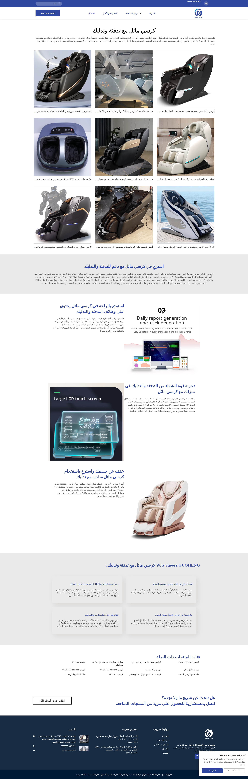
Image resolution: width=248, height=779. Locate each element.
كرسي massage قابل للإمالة (111, 670)
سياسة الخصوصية (83, 774)
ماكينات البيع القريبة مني (74, 674)
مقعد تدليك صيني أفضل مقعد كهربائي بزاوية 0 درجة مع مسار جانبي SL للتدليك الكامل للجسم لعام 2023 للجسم (103, 179)
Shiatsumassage (78, 662)
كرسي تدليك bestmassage (188, 662)
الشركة (152, 13)
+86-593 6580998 (68, 746)
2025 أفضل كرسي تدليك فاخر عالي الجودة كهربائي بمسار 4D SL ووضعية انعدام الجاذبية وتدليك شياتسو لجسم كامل (162, 247)
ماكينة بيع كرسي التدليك (189, 674)
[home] (198, 13)
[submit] (59, 4)
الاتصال (91, 13)
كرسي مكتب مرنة (153, 670)
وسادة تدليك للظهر (191, 670)
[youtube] (197, 756)
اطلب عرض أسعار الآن (52, 700)
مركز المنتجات (162, 740)
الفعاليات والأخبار (110, 13)
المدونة (165, 753)
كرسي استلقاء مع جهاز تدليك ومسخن (145, 674)
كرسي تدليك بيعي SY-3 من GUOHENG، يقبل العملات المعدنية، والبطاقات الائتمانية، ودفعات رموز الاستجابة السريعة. (162, 111)
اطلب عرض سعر (48, 13)
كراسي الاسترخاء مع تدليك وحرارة (146, 662)
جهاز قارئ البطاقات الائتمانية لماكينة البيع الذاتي (108, 663)
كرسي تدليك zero (116, 674)
